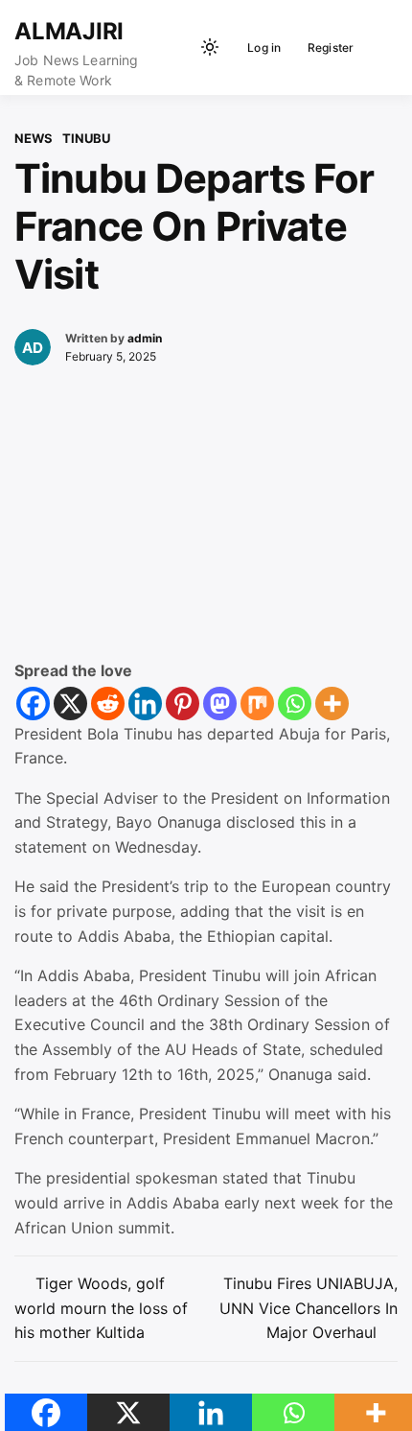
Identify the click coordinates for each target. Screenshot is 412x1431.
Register (331, 47)
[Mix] (257, 703)
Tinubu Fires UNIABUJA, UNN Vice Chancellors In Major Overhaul (308, 1308)
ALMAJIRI (69, 31)
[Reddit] (108, 703)
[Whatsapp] (294, 703)
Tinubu (86, 138)
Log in (264, 47)
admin (144, 338)
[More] (332, 703)
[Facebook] (33, 703)
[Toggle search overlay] (177, 47)
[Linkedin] (145, 703)
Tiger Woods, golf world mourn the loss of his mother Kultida (101, 1308)
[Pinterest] (182, 703)
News (33, 138)
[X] (70, 703)
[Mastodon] (220, 703)
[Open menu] (379, 47)
